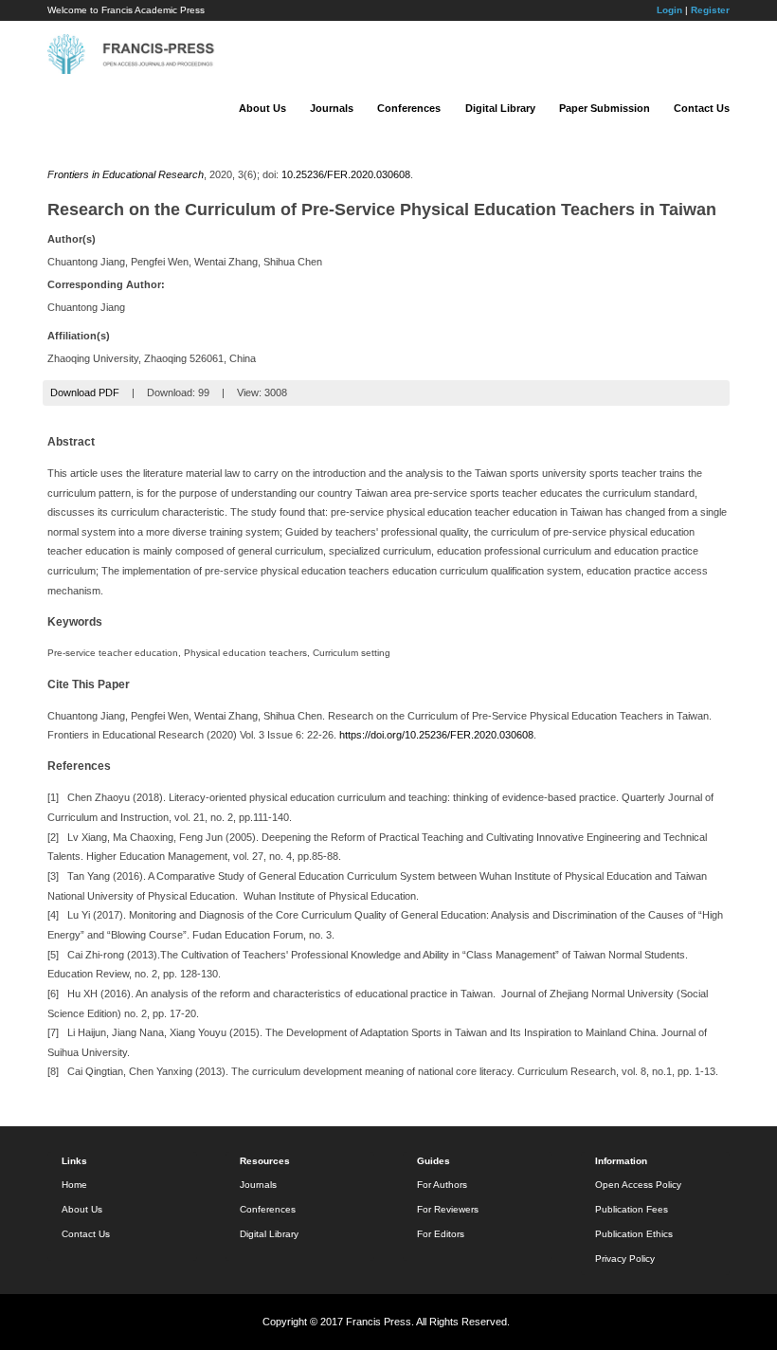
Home (74, 1184)
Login (669, 10)
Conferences (409, 108)
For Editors (440, 1234)
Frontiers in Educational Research (125, 174)
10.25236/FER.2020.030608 (345, 174)
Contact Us (702, 108)
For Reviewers (448, 1209)
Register (710, 10)
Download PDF (84, 392)
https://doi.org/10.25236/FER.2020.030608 (436, 734)
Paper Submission (604, 108)
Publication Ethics (634, 1234)
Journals (331, 108)
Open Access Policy (638, 1184)
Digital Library (500, 108)
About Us (262, 108)
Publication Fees (631, 1209)
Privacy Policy (625, 1258)
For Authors (442, 1184)
